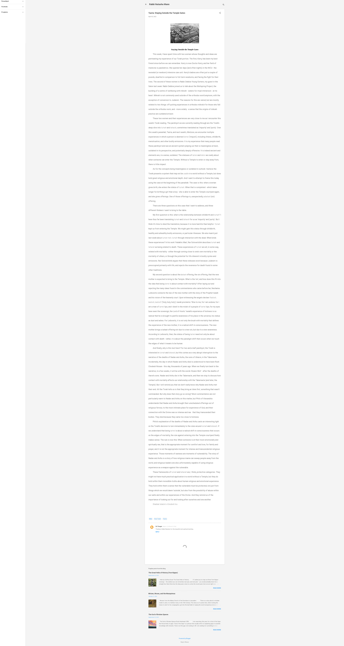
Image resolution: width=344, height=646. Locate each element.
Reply (157, 532)
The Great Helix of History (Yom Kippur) (163, 573)
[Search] (223, 5)
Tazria (165, 519)
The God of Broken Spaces (158, 614)
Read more (217, 588)
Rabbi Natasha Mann (159, 4)
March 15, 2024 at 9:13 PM (169, 526)
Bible (150, 519)
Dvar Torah (157, 519)
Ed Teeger (159, 526)
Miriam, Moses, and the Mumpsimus (161, 593)
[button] (220, 13)
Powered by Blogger (185, 638)
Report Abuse (185, 642)
